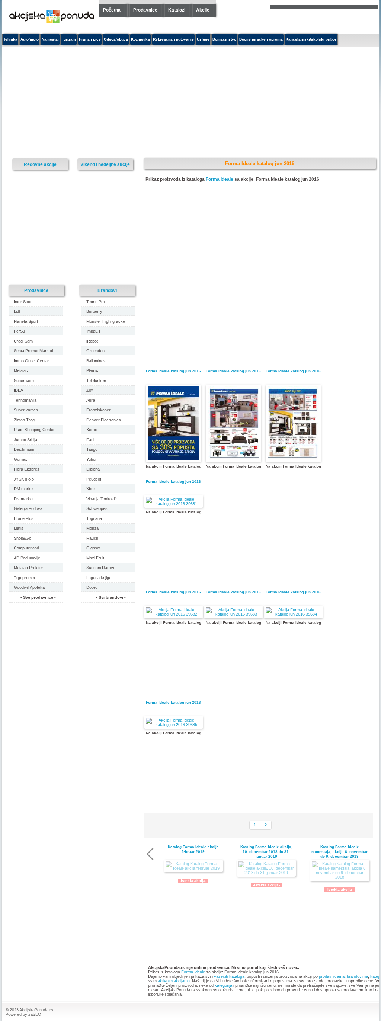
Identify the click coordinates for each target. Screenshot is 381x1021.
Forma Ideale (219, 179)
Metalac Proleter (28, 567)
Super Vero (24, 380)
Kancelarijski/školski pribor (311, 39)
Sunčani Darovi (100, 567)
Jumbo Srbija (25, 439)
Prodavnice (145, 10)
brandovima (357, 976)
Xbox (91, 489)
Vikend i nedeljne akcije (105, 164)
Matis (18, 528)
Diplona (93, 469)
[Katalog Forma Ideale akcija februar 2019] (193, 866)
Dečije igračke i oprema (261, 39)
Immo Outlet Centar (31, 361)
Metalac (21, 370)
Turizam (69, 39)
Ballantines (96, 361)
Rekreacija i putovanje (173, 39)
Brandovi (107, 290)
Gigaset (93, 548)
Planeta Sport (26, 321)
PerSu (19, 331)
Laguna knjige (98, 577)
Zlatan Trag (24, 420)
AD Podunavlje (27, 558)
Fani (90, 439)
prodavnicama (332, 976)
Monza (92, 528)
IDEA (18, 390)
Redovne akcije (40, 164)
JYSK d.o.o (24, 479)
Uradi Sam (23, 341)
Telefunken (96, 380)
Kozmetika (140, 39)
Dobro (91, 587)
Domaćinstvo (224, 39)
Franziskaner (98, 410)
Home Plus (23, 518)
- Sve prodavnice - (38, 597)
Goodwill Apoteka (29, 587)
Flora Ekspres (26, 469)
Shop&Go (22, 538)
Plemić (92, 370)
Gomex (20, 459)
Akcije (202, 10)
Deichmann (24, 449)
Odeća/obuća (116, 39)
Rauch (92, 538)
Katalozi (176, 10)
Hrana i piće (90, 39)
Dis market (23, 499)
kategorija (223, 985)
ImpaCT (93, 331)
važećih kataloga (229, 976)
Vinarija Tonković (101, 499)
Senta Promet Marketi (33, 351)
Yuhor (91, 459)
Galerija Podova (28, 508)
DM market (24, 489)
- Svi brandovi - (111, 597)
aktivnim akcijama (174, 981)
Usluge (203, 39)
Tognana (94, 518)
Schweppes (97, 508)
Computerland (26, 548)
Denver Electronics (103, 420)
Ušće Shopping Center (34, 429)
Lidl (17, 311)
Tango (91, 449)
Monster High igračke (105, 321)
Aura (90, 400)
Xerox (91, 429)
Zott (89, 390)
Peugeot (93, 479)
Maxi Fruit (95, 558)
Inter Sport (23, 301)
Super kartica (26, 410)
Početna (112, 10)
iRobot (92, 341)
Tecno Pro (95, 301)
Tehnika (10, 39)
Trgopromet (24, 577)
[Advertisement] (134, 103)
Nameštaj (50, 39)
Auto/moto (29, 39)
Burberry (94, 311)
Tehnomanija (25, 400)
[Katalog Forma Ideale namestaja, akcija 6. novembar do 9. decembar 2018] (339, 870)
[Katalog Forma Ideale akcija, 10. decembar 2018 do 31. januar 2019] (266, 868)
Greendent (96, 351)
